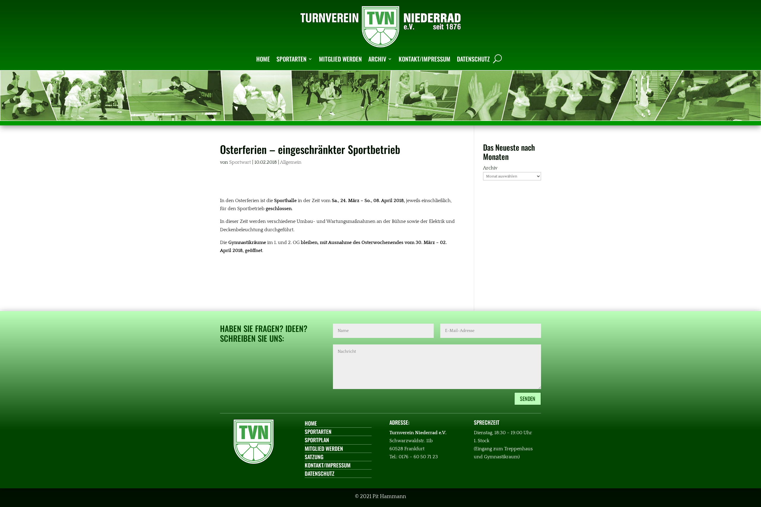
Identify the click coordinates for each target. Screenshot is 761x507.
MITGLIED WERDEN (340, 58)
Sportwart (240, 162)
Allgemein (290, 162)
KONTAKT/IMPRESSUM (424, 58)
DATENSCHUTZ (473, 58)
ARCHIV (377, 58)
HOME (263, 58)
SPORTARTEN (291, 58)
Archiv (490, 168)
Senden (527, 398)
